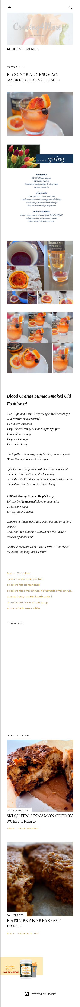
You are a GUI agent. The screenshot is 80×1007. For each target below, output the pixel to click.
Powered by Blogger (43, 993)
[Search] (70, 7)
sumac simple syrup (19, 608)
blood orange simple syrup (23, 590)
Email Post (24, 573)
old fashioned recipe (19, 602)
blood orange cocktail (29, 578)
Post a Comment (27, 828)
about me (15, 49)
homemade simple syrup (56, 590)
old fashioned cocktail (39, 596)
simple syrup (40, 602)
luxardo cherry (16, 596)
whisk (36, 608)
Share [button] (10, 573)
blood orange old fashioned (23, 584)
